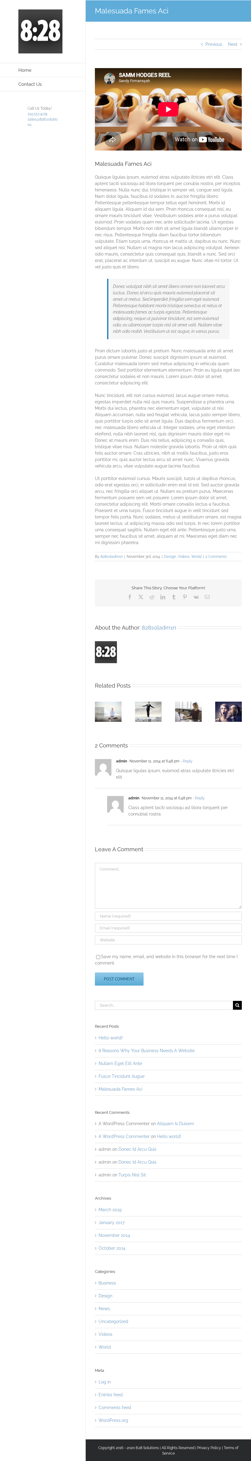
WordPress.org (113, 1420)
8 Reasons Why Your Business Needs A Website (147, 1050)
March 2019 (110, 1209)
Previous (213, 44)
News (104, 1308)
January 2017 (112, 1222)
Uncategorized (113, 1321)
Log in (105, 1381)
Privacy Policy (209, 1448)
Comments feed (115, 1407)
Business (107, 1283)
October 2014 (112, 1248)
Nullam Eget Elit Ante (120, 1063)
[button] (99, 711)
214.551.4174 (37, 114)
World (196, 556)
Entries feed (111, 1394)
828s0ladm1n (111, 556)
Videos (183, 556)
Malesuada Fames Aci (120, 1089)
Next (233, 44)
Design (170, 556)
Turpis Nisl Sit (132, 1174)
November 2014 (114, 1235)
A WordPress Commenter (124, 1136)
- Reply (186, 761)
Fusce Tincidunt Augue (121, 1076)
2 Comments (216, 556)
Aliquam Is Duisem (175, 1123)
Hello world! (111, 1037)
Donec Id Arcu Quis (137, 1149)
